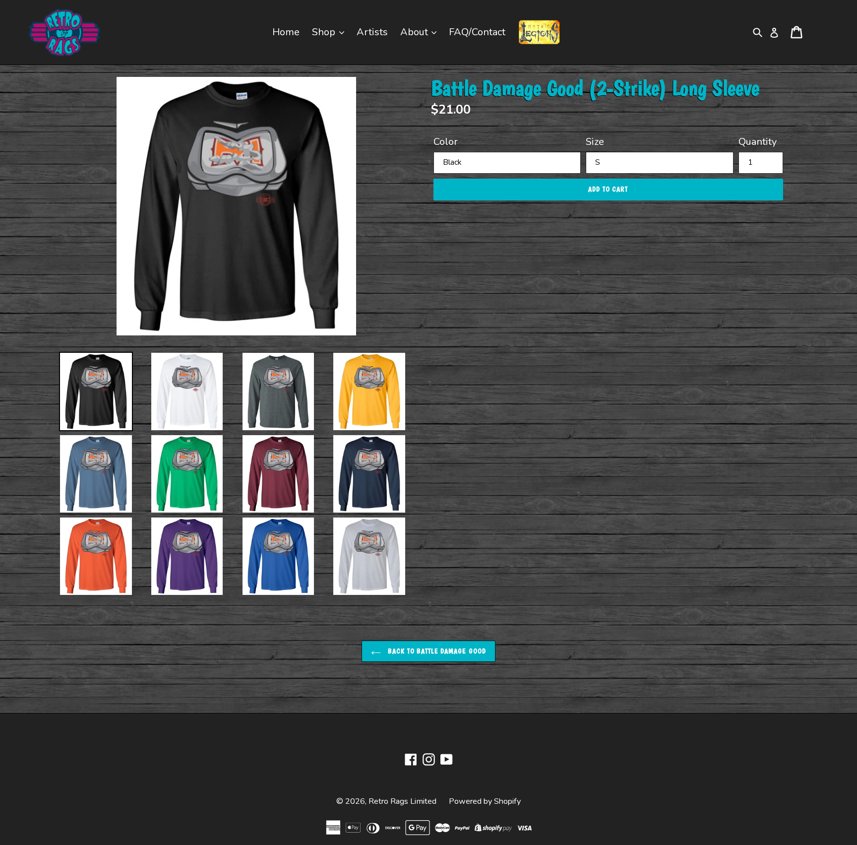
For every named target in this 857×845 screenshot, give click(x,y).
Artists (372, 32)
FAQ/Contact (477, 32)
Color (445, 141)
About (415, 32)
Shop (325, 32)
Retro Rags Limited (402, 801)
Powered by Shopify (485, 801)
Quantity (757, 141)
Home (286, 32)
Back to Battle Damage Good (436, 651)
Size (595, 141)
